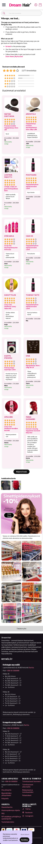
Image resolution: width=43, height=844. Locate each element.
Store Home (10, 56)
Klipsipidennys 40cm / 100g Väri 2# (33, 366)
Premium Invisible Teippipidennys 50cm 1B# (11, 128)
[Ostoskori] (40, 4)
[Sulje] (4, 13)
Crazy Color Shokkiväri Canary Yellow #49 (10, 306)
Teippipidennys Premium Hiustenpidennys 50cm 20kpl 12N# (31, 126)
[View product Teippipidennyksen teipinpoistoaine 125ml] (33, 173)
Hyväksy (24, 840)
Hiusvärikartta (6, 807)
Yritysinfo (5, 798)
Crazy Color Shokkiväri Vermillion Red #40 (11, 428)
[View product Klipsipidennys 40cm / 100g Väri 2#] (33, 354)
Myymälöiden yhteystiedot (6, 794)
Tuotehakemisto (7, 822)
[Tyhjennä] (39, 13)
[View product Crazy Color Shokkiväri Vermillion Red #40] (11, 415)
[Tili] (35, 5)
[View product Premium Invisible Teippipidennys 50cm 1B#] (11, 112)
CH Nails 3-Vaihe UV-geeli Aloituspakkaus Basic (11, 189)
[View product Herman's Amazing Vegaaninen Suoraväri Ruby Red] (33, 415)
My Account (19, 56)
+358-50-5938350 (12, 728)
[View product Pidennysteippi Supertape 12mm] (11, 354)
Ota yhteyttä (6, 790)
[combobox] (21, 13)
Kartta (31, 667)
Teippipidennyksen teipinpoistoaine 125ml (32, 186)
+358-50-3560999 (12, 670)
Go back (8, 46)
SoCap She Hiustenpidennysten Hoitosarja (11, 247)
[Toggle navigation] (4, 5)
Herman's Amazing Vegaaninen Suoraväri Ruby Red (33, 431)
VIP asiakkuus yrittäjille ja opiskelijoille (11, 817)
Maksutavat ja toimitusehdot (27, 791)
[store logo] (21, 5)
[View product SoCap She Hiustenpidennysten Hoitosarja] (11, 234)
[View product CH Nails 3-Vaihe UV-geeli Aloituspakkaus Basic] (11, 173)
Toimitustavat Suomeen (31, 781)
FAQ (2, 813)
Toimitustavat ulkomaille (27, 785)
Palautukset (26, 795)
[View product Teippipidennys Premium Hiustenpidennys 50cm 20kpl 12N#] (33, 112)
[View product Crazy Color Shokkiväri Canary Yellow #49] (11, 293)
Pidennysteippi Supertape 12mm (10, 369)
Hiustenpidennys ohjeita (10, 810)
